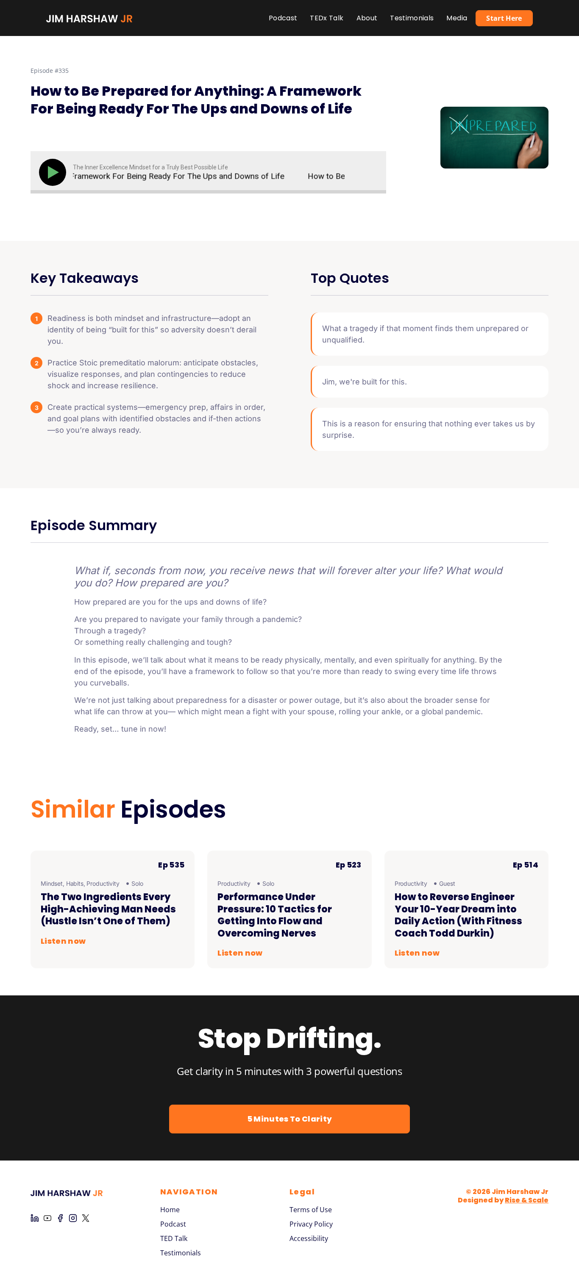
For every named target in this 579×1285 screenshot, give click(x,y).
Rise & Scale (526, 1200)
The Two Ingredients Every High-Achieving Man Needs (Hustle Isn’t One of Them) (108, 909)
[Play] (54, 172)
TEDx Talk (326, 18)
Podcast (283, 18)
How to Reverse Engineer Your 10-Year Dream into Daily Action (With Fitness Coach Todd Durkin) (458, 915)
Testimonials (412, 18)
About (367, 18)
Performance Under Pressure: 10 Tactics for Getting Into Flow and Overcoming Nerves (274, 915)
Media (456, 18)
